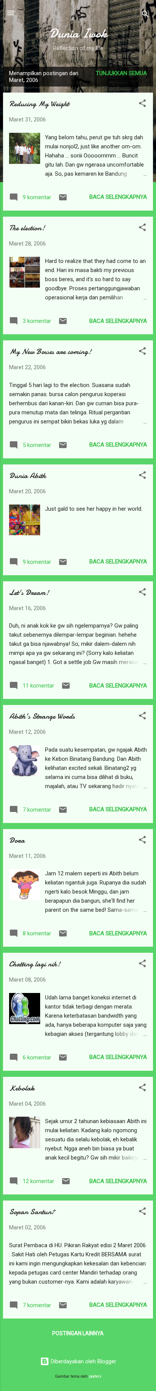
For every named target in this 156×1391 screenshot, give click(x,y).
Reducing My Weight (39, 104)
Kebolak (21, 1088)
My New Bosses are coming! (50, 351)
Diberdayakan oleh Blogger (82, 1361)
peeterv (95, 1376)
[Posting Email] (62, 200)
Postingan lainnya (78, 1333)
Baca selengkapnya (118, 197)
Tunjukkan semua (121, 73)
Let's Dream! (29, 592)
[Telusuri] (145, 15)
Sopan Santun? (32, 1212)
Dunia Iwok (78, 33)
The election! (27, 228)
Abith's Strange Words (42, 716)
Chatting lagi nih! (34, 964)
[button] (142, 104)
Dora (17, 840)
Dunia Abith (27, 475)
